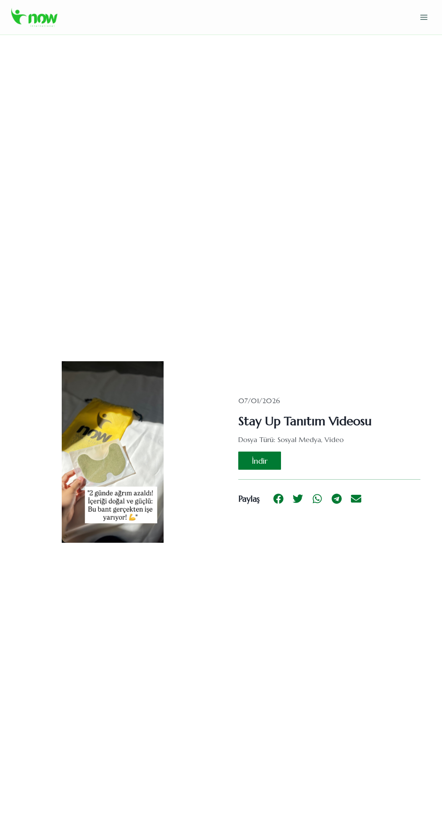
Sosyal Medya (299, 439)
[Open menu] (424, 17)
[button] (278, 499)
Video (334, 439)
